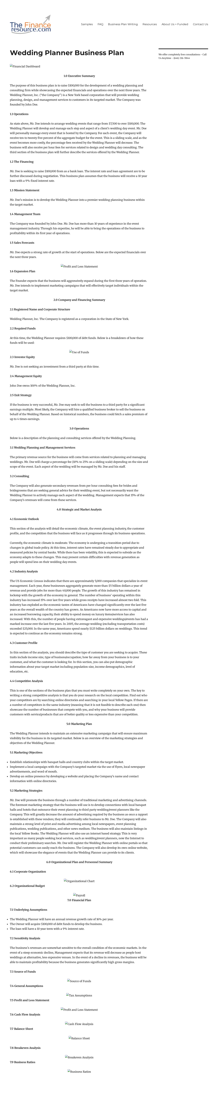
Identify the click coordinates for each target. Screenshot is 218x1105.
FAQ (100, 24)
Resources (150, 24)
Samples (87, 24)
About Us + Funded (175, 24)
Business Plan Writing (123, 24)
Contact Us (200, 24)
